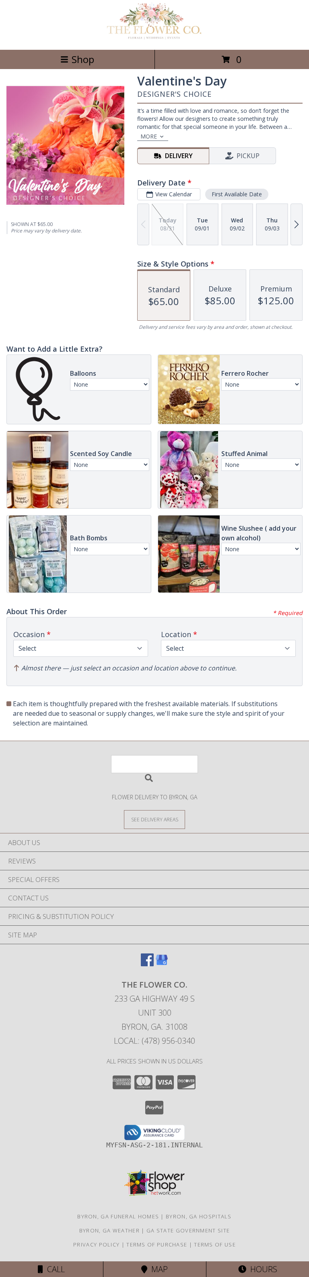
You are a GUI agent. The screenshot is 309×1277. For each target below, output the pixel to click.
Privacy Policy (96, 1244)
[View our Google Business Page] (161, 963)
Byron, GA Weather (109, 1230)
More (148, 136)
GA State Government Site (188, 1230)
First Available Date (237, 194)
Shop (83, 59)
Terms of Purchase (156, 1244)
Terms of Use (215, 1244)
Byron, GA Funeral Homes (118, 1216)
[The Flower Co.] (154, 38)
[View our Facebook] (147, 963)
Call (54, 1269)
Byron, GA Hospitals (199, 1216)
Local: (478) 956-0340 (154, 1040)
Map (157, 1269)
